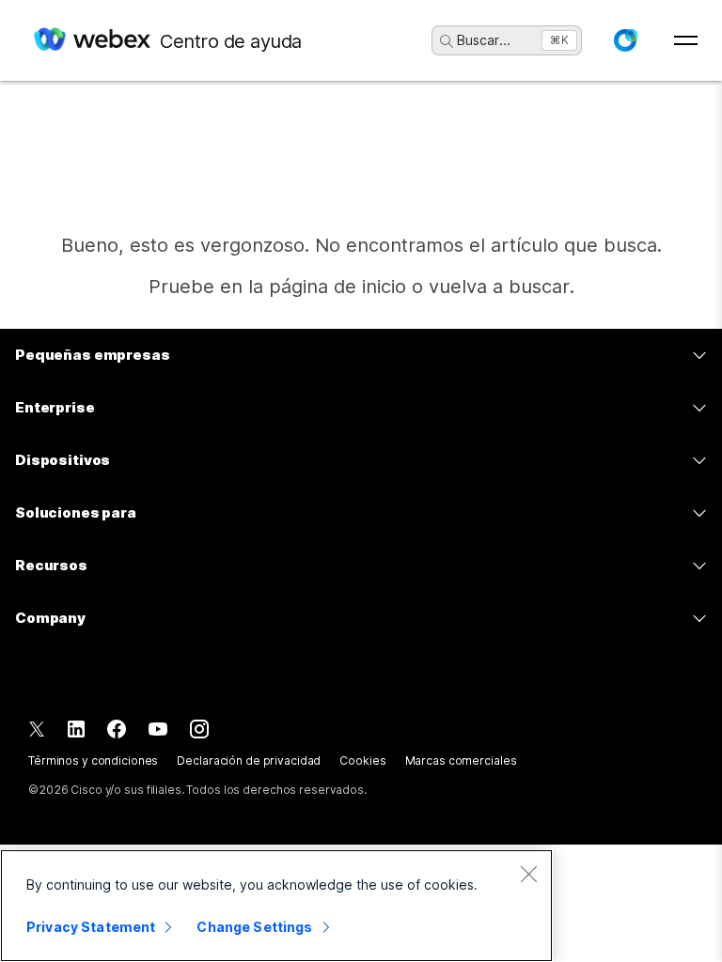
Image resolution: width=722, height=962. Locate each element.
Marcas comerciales (461, 760)
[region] (276, 905)
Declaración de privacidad (249, 760)
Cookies (362, 760)
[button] (625, 40)
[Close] (528, 873)
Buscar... (483, 40)
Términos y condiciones (93, 760)
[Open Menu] (685, 40)
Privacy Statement (90, 927)
